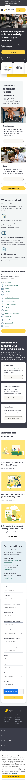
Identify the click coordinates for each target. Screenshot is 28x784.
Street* (6, 655)
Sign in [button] (3, 731)
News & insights (8, 717)
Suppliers (17, 717)
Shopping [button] (4, 751)
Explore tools (13, 377)
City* (5, 664)
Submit (13, 697)
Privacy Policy (12, 773)
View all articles (12, 536)
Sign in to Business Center (13, 57)
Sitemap (17, 723)
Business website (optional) (12, 638)
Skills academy (18, 721)
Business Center (13, 368)
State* (5, 672)
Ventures (17, 719)
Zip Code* (6, 681)
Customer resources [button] (7, 736)
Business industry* (9, 629)
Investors (6, 721)
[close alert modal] (25, 3)
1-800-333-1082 (8, 562)
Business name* (8, 612)
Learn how (7, 5)
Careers (6, 719)
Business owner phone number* (13, 621)
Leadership (18, 715)
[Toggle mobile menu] (2, 10)
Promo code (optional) (10, 647)
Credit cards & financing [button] (8, 741)
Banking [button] (3, 746)
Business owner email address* (13, 604)
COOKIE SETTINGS (13, 781)
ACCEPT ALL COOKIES (13, 776)
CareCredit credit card (12, 259)
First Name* (7, 587)
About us (6, 715)
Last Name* (7, 595)
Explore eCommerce (13, 397)
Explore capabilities (13, 418)
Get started (13, 52)
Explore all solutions (13, 188)
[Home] (9, 10)
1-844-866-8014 (8, 569)
